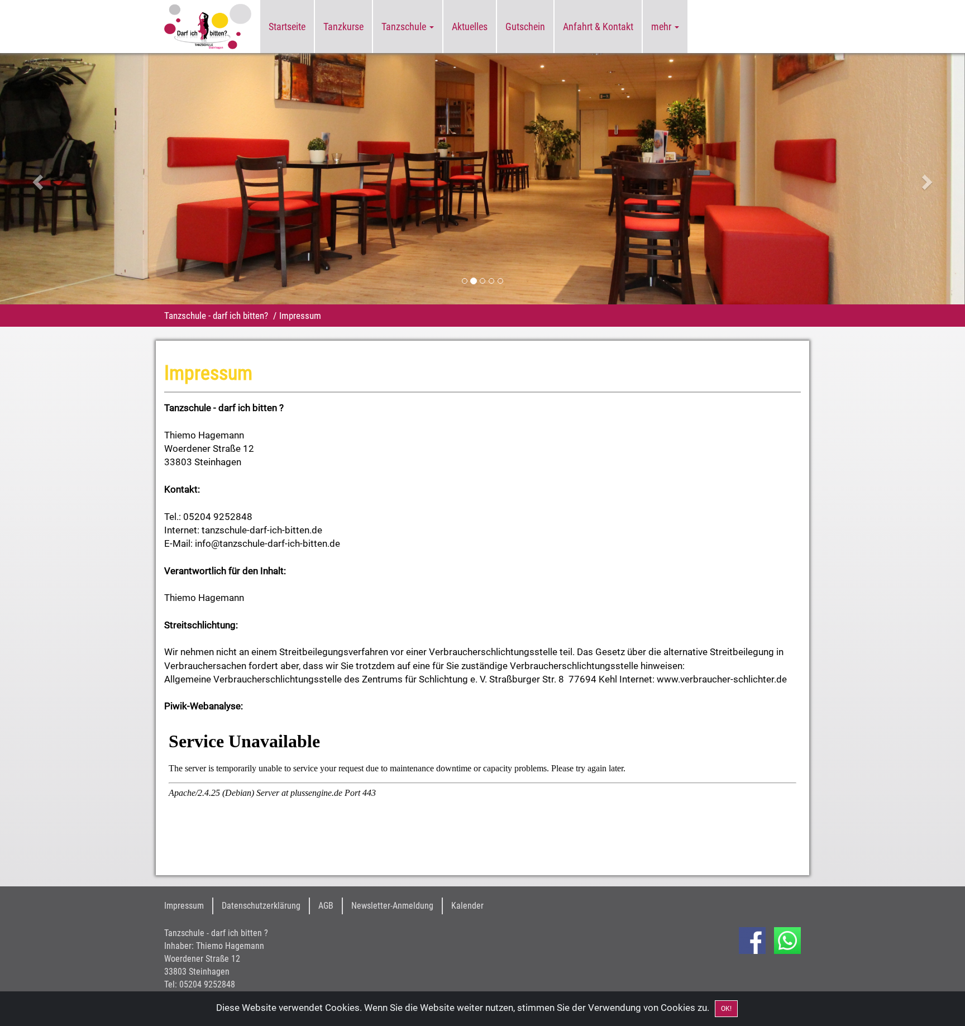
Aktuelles (470, 26)
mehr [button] (662, 26)
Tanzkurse (343, 26)
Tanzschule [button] (404, 26)
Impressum (184, 905)
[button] (72, 178)
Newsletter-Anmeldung (392, 905)
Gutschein (525, 26)
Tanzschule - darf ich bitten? (216, 315)
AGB (325, 905)
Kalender (467, 905)
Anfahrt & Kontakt (598, 26)
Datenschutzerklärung (261, 905)
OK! (726, 1009)
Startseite (287, 26)
